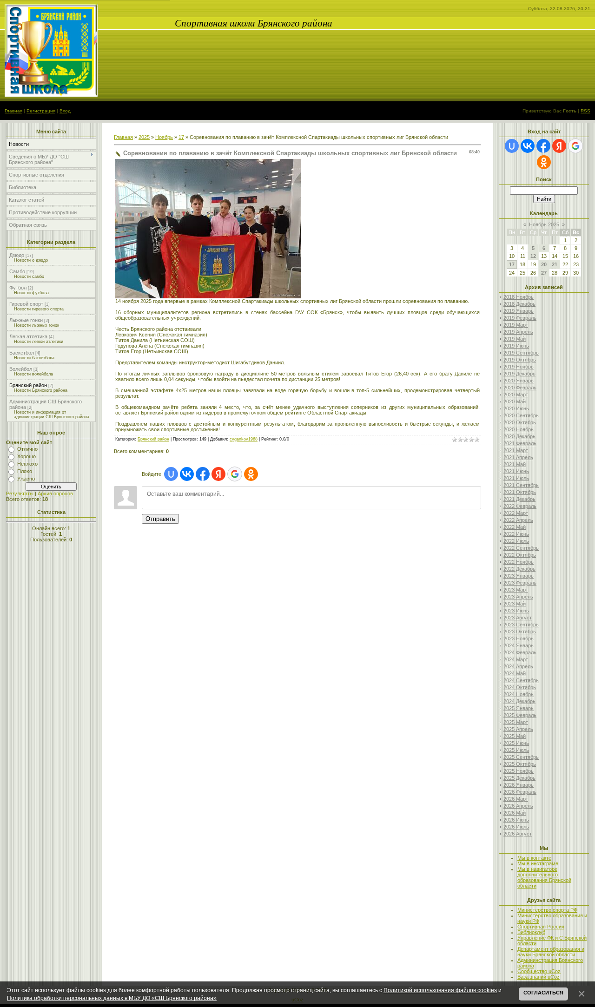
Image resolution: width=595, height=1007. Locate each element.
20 (544, 264)
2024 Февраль (519, 652)
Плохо (24, 471)
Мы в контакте (534, 858)
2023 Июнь (516, 610)
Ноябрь (164, 137)
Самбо (17, 271)
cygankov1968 (244, 439)
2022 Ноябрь (518, 562)
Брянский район (28, 385)
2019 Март (515, 325)
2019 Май (514, 339)
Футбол (17, 287)
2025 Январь (518, 708)
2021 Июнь (516, 471)
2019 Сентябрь (521, 352)
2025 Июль (516, 750)
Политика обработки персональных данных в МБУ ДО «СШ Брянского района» (112, 998)
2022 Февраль (519, 506)
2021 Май (514, 464)
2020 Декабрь (519, 436)
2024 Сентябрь (521, 680)
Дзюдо (16, 255)
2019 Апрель (518, 332)
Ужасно (26, 478)
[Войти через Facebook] (203, 474)
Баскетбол (21, 352)
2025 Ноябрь (518, 771)
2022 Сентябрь (521, 548)
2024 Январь (518, 645)
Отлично (27, 449)
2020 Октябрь (519, 422)
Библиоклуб (531, 932)
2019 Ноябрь (518, 366)
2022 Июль (516, 541)
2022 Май (514, 527)
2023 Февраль (519, 583)
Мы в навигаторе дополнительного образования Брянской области (544, 877)
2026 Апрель (518, 806)
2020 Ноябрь (518, 429)
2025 (144, 137)
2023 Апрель (518, 596)
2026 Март (515, 799)
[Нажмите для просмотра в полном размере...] (208, 296)
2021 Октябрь (519, 492)
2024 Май (514, 673)
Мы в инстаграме (537, 863)
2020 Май (514, 401)
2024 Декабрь (519, 701)
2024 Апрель (518, 666)
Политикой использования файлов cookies (440, 990)
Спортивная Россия (540, 926)
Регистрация (40, 110)
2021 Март (515, 450)
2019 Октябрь (519, 359)
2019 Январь (518, 311)
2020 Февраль (519, 387)
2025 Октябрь (519, 764)
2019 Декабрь (519, 373)
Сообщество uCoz (539, 971)
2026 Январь (518, 785)
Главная (13, 110)
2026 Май (514, 813)
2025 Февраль (519, 715)
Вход (65, 110)
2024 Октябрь (519, 687)
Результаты (19, 493)
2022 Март (515, 513)
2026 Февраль (519, 792)
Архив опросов (55, 493)
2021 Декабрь (519, 499)
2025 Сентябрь (521, 757)
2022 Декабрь (519, 569)
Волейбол (20, 369)
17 (181, 137)
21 (554, 264)
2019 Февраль (519, 318)
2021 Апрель (518, 457)
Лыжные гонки (26, 320)
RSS (585, 110)
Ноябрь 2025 (544, 224)
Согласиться (543, 992)
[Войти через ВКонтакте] (187, 474)
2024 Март (515, 659)
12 (533, 256)
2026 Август (517, 833)
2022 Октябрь (519, 555)
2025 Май (514, 736)
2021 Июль (516, 478)
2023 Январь (518, 576)
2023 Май (514, 603)
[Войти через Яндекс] (218, 474)
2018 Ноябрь (518, 297)
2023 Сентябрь (521, 624)
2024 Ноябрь (518, 694)
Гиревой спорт (26, 304)
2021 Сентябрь (521, 485)
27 (544, 273)
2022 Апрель (518, 520)
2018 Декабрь (519, 304)
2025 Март (515, 722)
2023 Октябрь (519, 631)
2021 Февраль (519, 443)
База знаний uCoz (538, 977)
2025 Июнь (516, 743)
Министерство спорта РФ (547, 910)
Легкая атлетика (28, 336)
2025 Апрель (518, 729)
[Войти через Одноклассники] (251, 474)
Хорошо (26, 456)
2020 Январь (518, 380)
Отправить (160, 518)
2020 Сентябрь (521, 415)
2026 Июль (516, 826)
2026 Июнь (516, 820)
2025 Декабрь (519, 778)
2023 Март (515, 589)
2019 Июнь (516, 346)
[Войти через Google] (234, 474)
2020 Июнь (516, 408)
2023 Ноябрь (518, 638)
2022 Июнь (516, 534)
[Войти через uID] (171, 474)
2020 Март (515, 394)
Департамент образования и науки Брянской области (550, 951)
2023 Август (517, 617)
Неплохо (27, 464)
